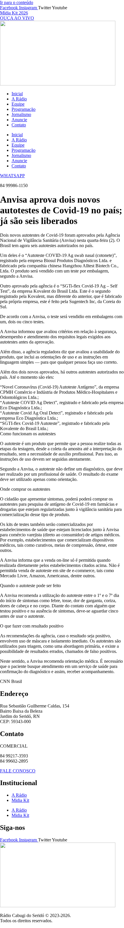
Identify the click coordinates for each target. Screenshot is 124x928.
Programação (23, 109)
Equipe (18, 104)
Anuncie (19, 119)
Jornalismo (21, 114)
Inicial (17, 93)
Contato (19, 124)
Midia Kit (20, 800)
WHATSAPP (12, 175)
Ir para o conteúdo (16, 2)
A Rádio (19, 98)
